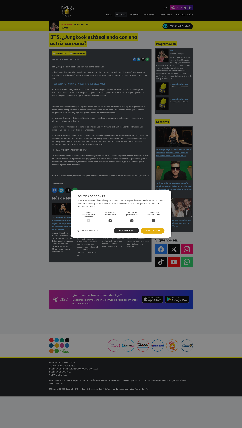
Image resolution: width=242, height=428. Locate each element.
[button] (88, 230)
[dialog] (121, 214)
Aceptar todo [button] (153, 230)
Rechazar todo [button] (126, 230)
